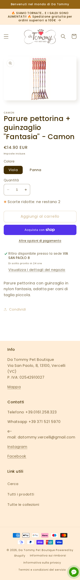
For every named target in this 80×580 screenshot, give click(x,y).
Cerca (12, 483)
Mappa (14, 386)
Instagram (17, 446)
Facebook (16, 456)
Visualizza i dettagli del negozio (36, 269)
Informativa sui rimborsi (48, 555)
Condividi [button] (17, 309)
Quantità (11, 180)
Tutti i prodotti (20, 494)
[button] (6, 36)
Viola (13, 170)
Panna (35, 170)
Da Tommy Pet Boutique (37, 550)
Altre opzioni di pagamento (40, 241)
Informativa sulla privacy (42, 562)
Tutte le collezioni (23, 504)
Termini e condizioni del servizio (42, 570)
